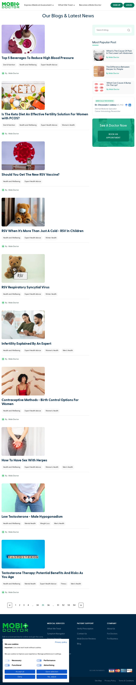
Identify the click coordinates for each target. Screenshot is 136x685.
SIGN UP (116, 5)
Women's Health (68, 125)
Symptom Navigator (56, 634)
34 (37, 605)
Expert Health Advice (49, 65)
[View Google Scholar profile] (126, 105)
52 (63, 605)
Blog (79, 644)
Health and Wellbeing (28, 65)
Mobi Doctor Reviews (86, 639)
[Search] (129, 30)
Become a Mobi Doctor (90, 5)
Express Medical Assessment (38, 5)
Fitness (63, 584)
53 (69, 605)
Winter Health (51, 238)
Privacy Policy (110, 681)
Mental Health (30, 523)
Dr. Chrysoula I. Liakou (105, 105)
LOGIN (129, 5)
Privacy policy (61, 642)
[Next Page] (81, 605)
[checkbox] (7, 660)
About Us (111, 629)
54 (74, 605)
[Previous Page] (9, 605)
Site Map (98, 681)
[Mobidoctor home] (15, 628)
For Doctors (112, 634)
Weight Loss (45, 523)
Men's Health (68, 350)
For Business (112, 639)
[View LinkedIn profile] (129, 105)
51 (58, 605)
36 (48, 605)
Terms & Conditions (126, 681)
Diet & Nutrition (9, 65)
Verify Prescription (85, 629)
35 (43, 605)
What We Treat (65, 5)
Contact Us (82, 634)
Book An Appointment (113, 136)
